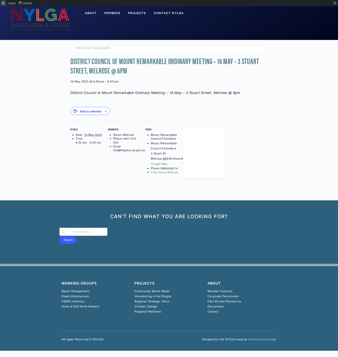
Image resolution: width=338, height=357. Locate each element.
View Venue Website (164, 172)
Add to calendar (90, 111)
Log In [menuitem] (12, 3)
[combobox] (83, 232)
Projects (137, 13)
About (91, 13)
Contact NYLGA (169, 13)
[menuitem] (3, 3)
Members (112, 13)
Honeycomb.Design (262, 339)
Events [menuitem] (27, 3)
